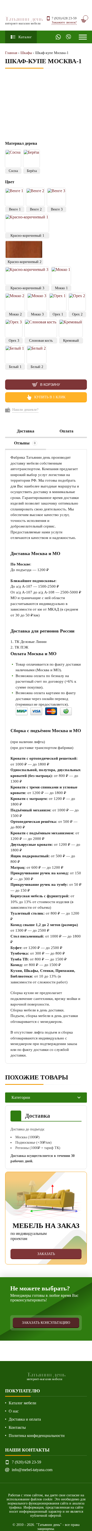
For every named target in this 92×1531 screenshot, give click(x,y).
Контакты (17, 1427)
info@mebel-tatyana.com (32, 1470)
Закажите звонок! (64, 22)
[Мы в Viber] (68, 36)
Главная (11, 53)
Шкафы (26, 53)
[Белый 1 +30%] (15, 354)
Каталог (25, 37)
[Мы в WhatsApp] (58, 36)
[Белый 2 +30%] (36, 354)
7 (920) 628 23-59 (64, 18)
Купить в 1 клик (49, 397)
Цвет (9, 182)
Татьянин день (24, 20)
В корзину (50, 384)
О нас (14, 1411)
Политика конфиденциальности (37, 1435)
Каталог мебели (22, 1403)
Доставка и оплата (25, 1419)
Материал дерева (21, 143)
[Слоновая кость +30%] (41, 328)
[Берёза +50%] (31, 158)
